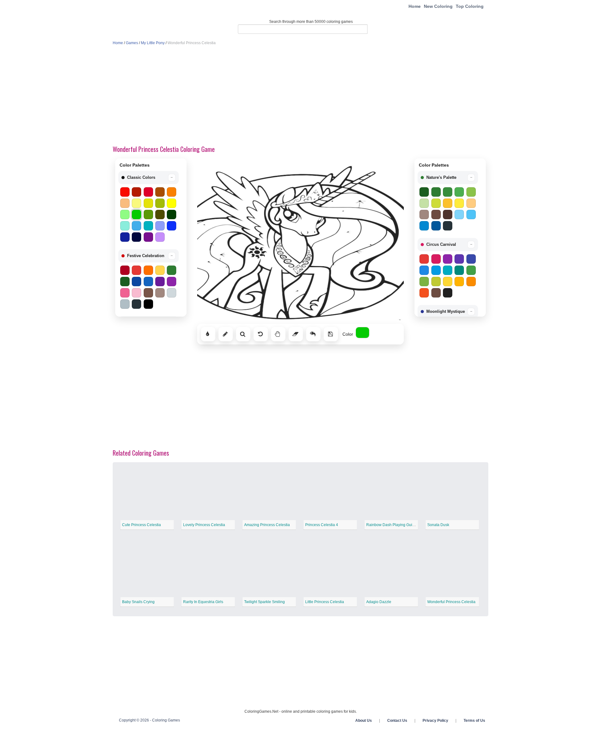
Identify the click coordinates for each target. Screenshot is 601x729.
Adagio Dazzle (378, 602)
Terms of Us (474, 720)
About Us (363, 720)
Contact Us (397, 720)
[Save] (331, 334)
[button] (148, 177)
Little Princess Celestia (324, 602)
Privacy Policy (435, 720)
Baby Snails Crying (138, 602)
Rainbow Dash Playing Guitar (391, 525)
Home (414, 6)
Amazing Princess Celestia (267, 525)
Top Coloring (470, 6)
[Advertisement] (300, 96)
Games (132, 43)
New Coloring (438, 6)
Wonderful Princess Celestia (451, 602)
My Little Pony (153, 43)
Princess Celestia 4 (321, 525)
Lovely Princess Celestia (204, 525)
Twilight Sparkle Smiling (264, 602)
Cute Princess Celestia (141, 525)
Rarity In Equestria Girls (203, 602)
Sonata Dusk (438, 525)
